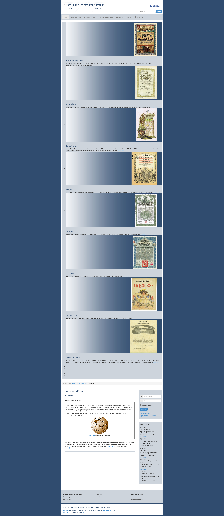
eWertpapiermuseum (108, 17)
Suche (159, 11)
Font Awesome (67, 512)
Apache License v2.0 (108, 510)
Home (73, 383)
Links (130, 17)
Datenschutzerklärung (137, 499)
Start (66, 17)
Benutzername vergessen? (148, 415)
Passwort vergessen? (147, 417)
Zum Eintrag (143, 436)
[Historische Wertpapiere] (84, 7)
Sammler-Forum (77, 17)
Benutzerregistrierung (69, 497)
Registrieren (144, 413)
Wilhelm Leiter (112, 446)
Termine (120, 17)
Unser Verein (141, 17)
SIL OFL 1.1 (86, 512)
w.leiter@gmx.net (70, 448)
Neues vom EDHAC (82, 383)
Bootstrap (66, 510)
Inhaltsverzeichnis (102, 497)
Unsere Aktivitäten (91, 17)
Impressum (134, 497)
